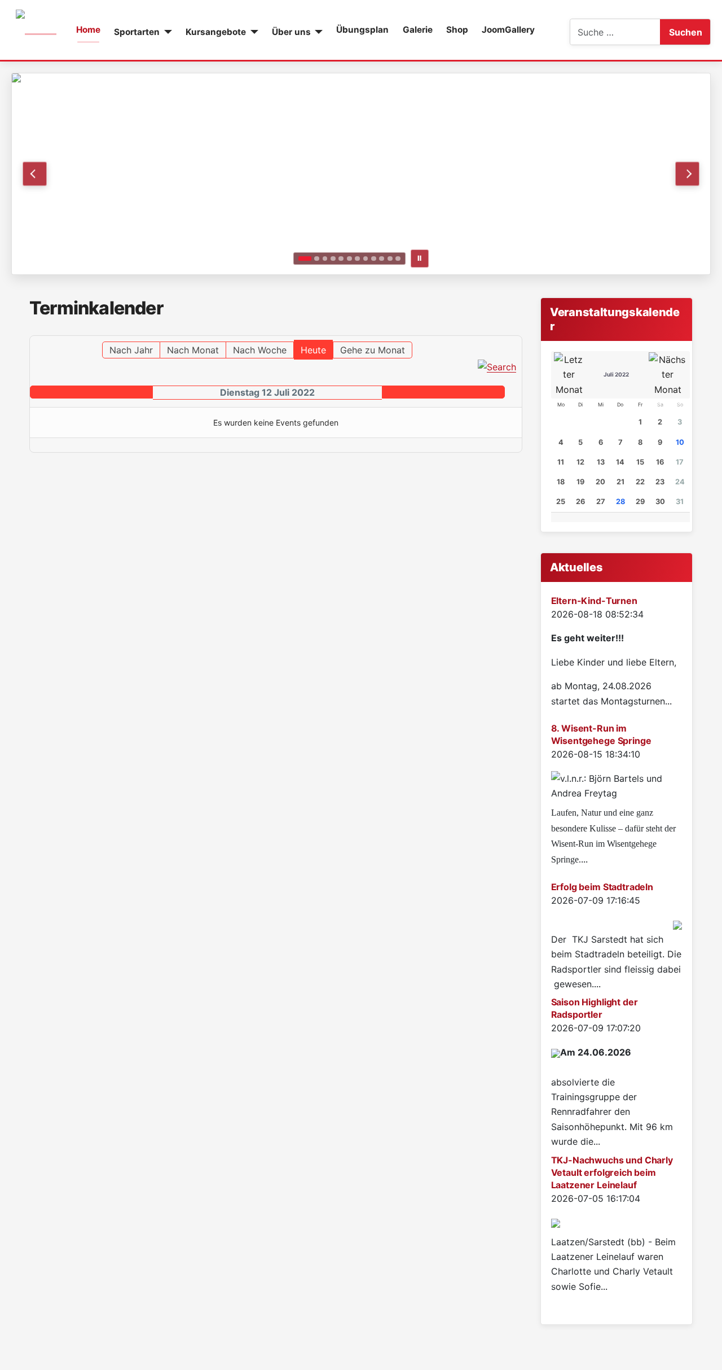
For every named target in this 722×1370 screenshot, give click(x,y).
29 (640, 501)
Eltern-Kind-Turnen (594, 600)
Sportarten (137, 32)
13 (601, 462)
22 (640, 482)
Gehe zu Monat (372, 350)
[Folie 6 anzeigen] (349, 258)
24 (680, 482)
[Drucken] (519, 330)
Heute (313, 350)
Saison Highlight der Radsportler (594, 1008)
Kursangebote (216, 32)
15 (640, 462)
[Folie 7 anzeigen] (357, 258)
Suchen (685, 32)
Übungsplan (362, 29)
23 (659, 482)
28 (620, 501)
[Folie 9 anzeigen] (373, 258)
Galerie (418, 29)
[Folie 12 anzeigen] (397, 258)
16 (660, 462)
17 (680, 462)
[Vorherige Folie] (35, 173)
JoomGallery (508, 29)
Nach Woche (260, 350)
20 (600, 482)
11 (560, 462)
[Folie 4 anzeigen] (333, 258)
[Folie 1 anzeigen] (304, 258)
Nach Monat (193, 350)
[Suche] (497, 365)
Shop (457, 29)
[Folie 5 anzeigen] (341, 258)
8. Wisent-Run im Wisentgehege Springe (601, 734)
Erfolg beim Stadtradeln (602, 886)
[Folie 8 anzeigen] (365, 258)
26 (580, 501)
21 (620, 482)
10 (680, 442)
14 (620, 462)
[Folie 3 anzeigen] (325, 258)
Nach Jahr (131, 350)
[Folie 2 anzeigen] (316, 258)
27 (600, 501)
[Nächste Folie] (687, 173)
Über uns (291, 32)
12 (580, 462)
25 (560, 501)
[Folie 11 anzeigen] (390, 258)
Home (88, 29)
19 (580, 482)
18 (561, 482)
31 (680, 501)
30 (660, 501)
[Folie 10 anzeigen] (381, 258)
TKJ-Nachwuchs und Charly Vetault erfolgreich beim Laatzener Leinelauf (612, 1172)
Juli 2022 (616, 374)
